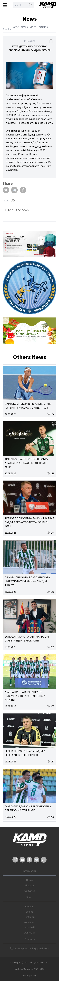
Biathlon (30, 916)
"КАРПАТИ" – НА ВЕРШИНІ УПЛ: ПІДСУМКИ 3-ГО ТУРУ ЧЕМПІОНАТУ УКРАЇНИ (25, 695)
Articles (43, 27)
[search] (30, 5)
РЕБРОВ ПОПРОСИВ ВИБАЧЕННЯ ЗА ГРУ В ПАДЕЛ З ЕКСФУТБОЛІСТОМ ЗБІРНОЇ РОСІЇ (29, 522)
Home (15, 27)
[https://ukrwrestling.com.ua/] (29, 287)
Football (29, 906)
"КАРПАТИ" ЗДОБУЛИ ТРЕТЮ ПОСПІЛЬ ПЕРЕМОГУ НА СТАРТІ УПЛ (28, 808)
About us (29, 885)
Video (33, 27)
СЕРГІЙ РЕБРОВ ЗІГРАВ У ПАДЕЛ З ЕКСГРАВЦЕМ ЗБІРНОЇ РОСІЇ (25, 753)
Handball (29, 927)
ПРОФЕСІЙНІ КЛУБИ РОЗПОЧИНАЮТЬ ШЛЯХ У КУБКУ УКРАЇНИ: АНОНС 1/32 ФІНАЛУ (27, 581)
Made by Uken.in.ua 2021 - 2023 (30, 968)
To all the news (18, 210)
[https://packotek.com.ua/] (29, 244)
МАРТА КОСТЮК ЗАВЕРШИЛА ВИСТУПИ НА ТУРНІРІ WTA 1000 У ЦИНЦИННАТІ (28, 405)
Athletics (29, 932)
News (24, 27)
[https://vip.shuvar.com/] (29, 330)
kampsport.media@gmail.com (32, 948)
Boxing (29, 911)
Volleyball (29, 922)
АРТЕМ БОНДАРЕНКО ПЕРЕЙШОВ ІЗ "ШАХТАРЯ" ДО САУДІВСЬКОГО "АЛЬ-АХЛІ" (26, 462)
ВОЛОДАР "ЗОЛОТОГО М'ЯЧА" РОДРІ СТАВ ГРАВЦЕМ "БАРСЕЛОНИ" (27, 638)
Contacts (29, 890)
